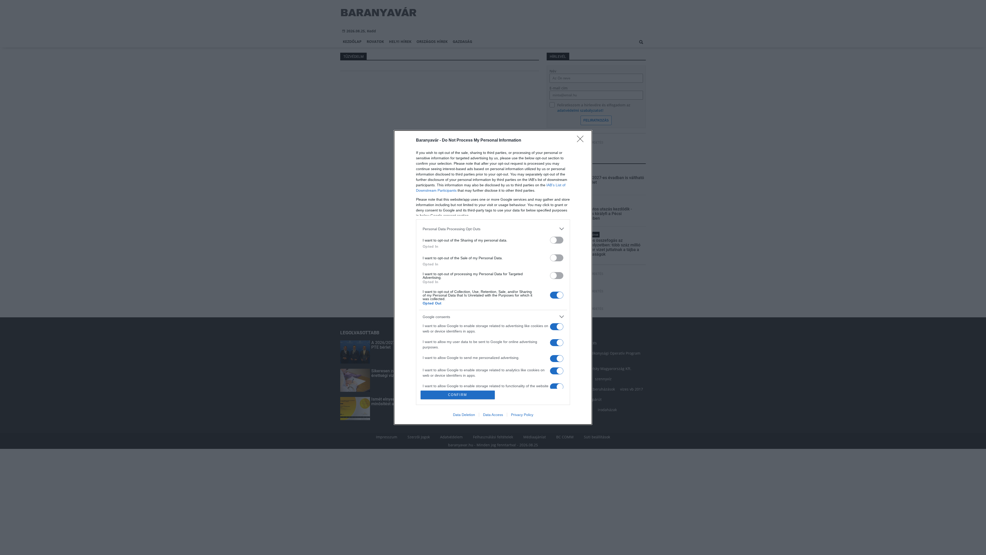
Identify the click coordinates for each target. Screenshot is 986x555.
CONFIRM (457, 395)
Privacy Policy (522, 415)
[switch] (556, 240)
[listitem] (493, 229)
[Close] (582, 140)
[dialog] (493, 277)
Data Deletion (464, 415)
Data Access (493, 415)
